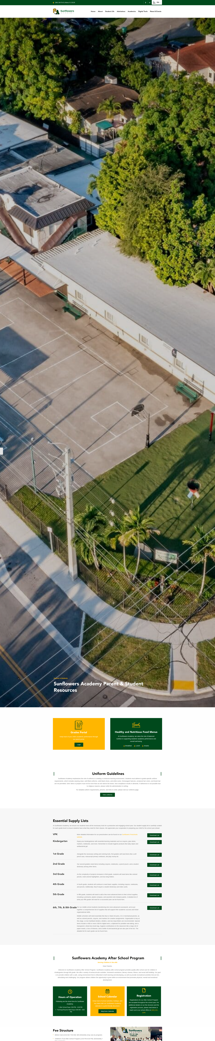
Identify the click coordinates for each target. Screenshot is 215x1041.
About (100, 11)
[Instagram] (150, 3)
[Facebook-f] (146, 3)
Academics (132, 11)
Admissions (121, 11)
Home (93, 11)
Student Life (109, 11)
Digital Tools (142, 11)
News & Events (155, 11)
